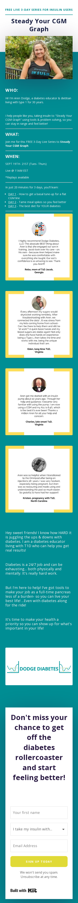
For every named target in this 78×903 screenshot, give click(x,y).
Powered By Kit (23, 890)
